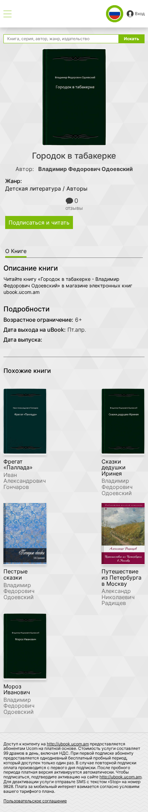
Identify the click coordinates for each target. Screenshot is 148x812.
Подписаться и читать (39, 222)
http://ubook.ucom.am (68, 743)
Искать (131, 38)
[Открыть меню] (7, 14)
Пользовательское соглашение (35, 800)
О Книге (16, 251)
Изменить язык (114, 13)
